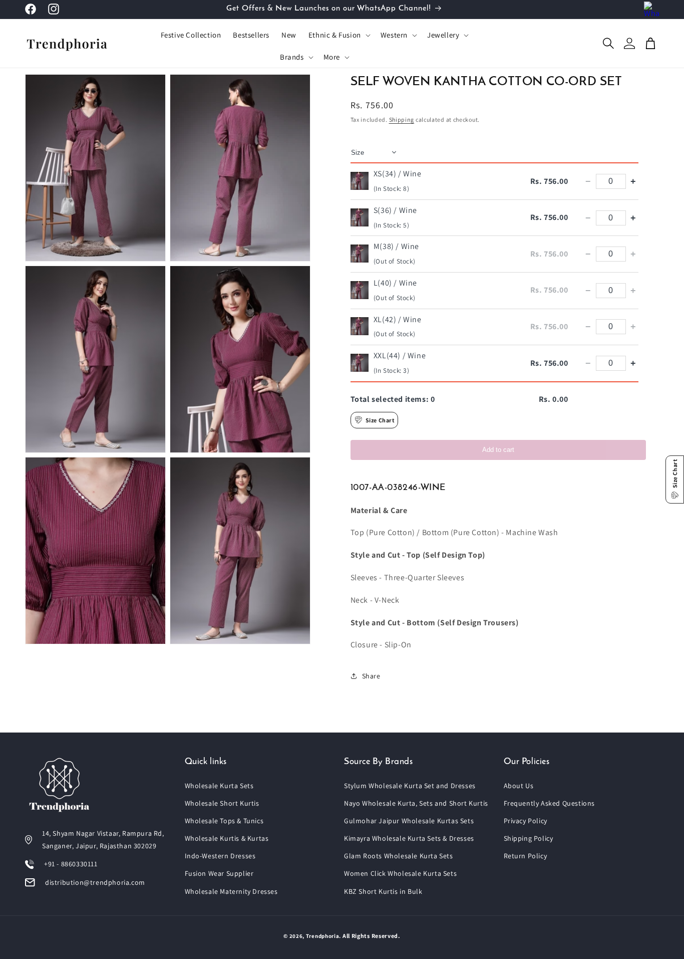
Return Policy (525, 855)
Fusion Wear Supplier (219, 873)
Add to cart (498, 449)
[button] (338, 35)
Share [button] (371, 675)
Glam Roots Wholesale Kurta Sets (398, 855)
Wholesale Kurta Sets (219, 785)
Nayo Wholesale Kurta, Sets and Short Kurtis (416, 803)
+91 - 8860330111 (71, 863)
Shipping (402, 119)
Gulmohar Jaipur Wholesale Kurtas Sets (409, 820)
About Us (519, 785)
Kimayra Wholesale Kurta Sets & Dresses (409, 838)
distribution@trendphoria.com (95, 882)
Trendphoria (322, 935)
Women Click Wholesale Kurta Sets (400, 873)
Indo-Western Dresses (220, 855)
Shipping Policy (528, 838)
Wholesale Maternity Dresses (231, 891)
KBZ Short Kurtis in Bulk (383, 891)
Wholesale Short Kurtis (222, 803)
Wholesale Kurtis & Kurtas (227, 838)
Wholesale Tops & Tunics (224, 820)
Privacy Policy (525, 820)
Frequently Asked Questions (549, 803)
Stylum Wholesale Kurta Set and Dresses (410, 785)
